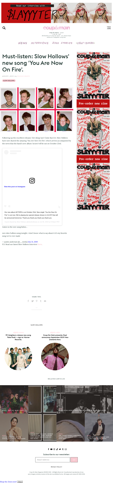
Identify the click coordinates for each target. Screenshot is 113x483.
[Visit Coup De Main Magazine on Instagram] (54, 449)
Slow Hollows (8, 80)
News (22, 44)
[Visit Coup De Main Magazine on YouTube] (51, 449)
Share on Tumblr (41, 301)
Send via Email (45, 301)
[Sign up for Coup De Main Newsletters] (65, 449)
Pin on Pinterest (36, 301)
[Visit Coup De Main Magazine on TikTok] (57, 449)
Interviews (39, 42)
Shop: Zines (85, 42)
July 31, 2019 (33, 242)
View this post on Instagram (14, 186)
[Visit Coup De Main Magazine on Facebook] (48, 449)
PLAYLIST (109, 28)
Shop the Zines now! (8, 482)
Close (20, 482)
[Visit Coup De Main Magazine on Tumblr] (62, 449)
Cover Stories (62, 42)
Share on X (32, 301)
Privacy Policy (56, 467)
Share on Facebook (28, 301)
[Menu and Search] (4, 28)
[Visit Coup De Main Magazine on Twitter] (60, 449)
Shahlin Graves (23, 76)
